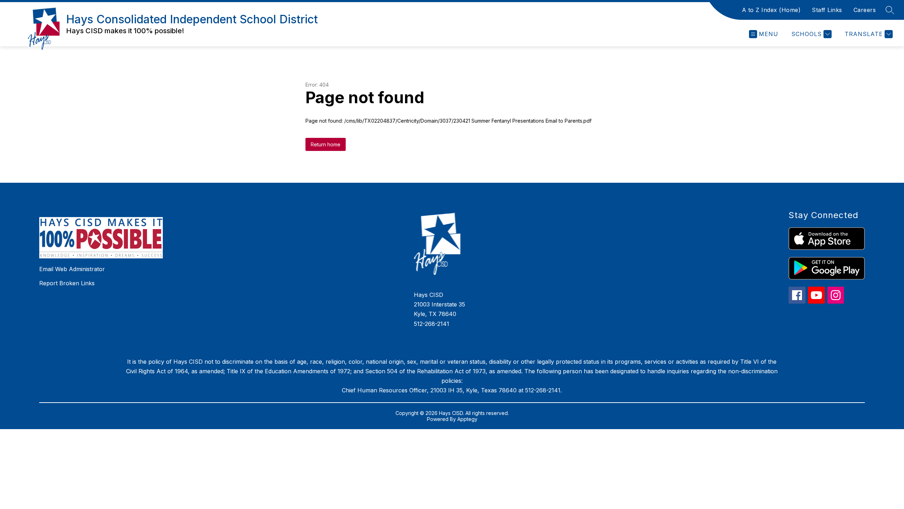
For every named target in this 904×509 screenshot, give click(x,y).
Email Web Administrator (72, 269)
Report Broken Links (67, 283)
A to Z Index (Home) (771, 9)
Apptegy (467, 419)
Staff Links (827, 9)
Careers (865, 9)
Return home (325, 144)
